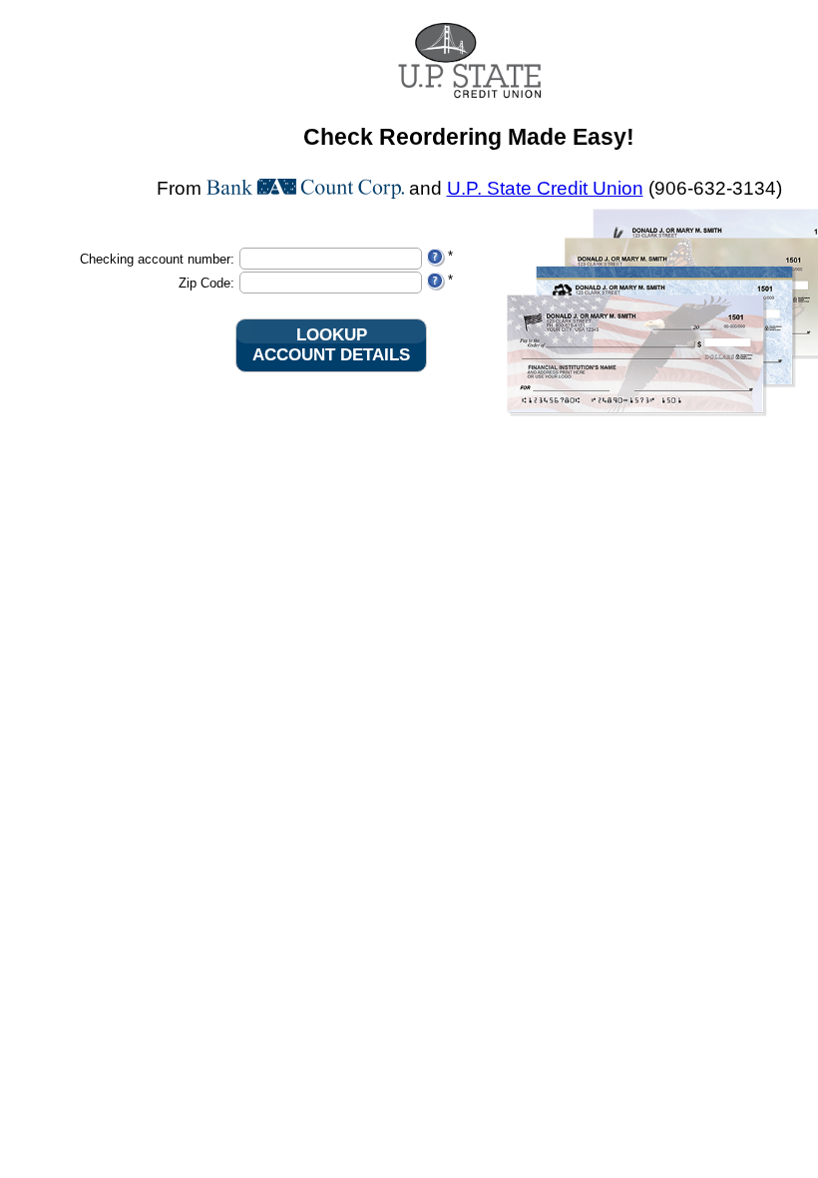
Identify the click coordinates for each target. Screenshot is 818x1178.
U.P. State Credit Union (545, 188)
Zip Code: (206, 283)
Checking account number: (157, 259)
